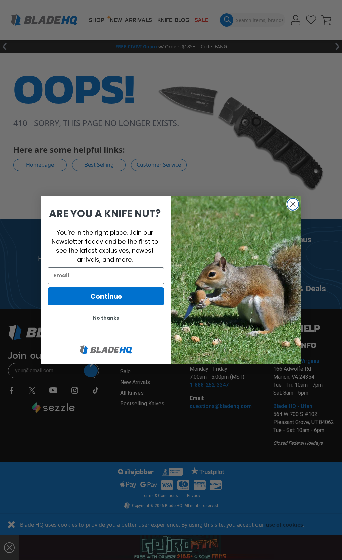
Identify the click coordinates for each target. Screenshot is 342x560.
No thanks (106, 318)
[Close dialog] (293, 204)
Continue (106, 296)
